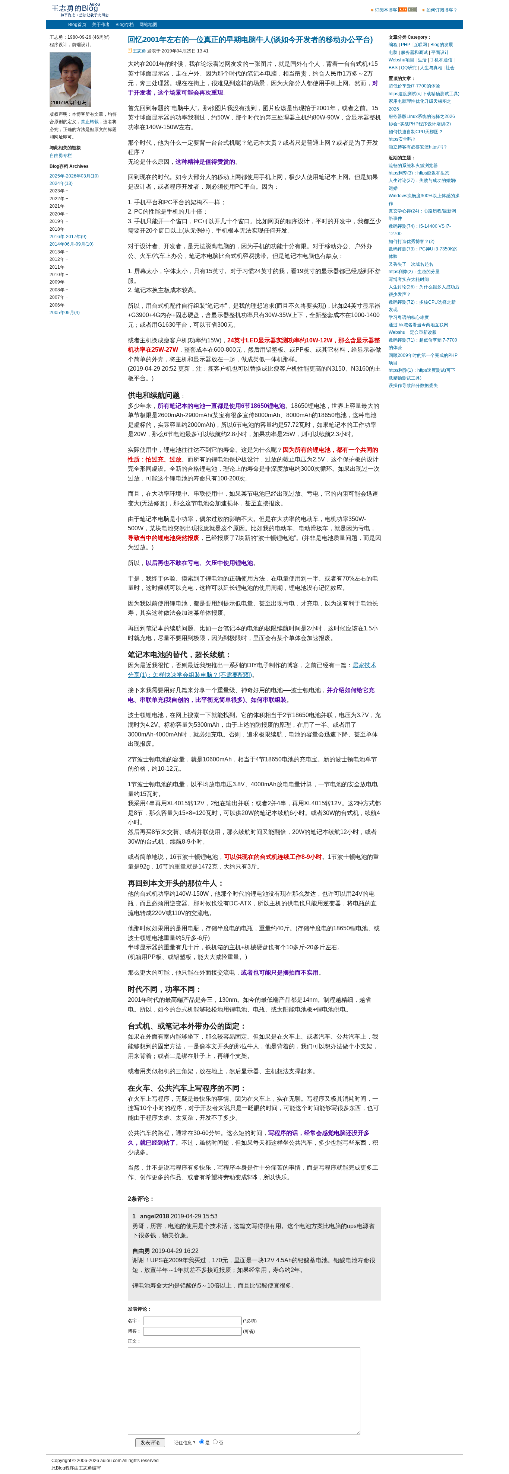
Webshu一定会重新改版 (413, 332)
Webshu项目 (401, 60)
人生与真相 (431, 67)
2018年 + (59, 229)
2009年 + (59, 282)
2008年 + (59, 289)
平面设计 (440, 52)
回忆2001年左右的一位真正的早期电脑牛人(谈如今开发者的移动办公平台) (250, 39)
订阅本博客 (386, 10)
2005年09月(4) (65, 312)
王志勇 (139, 51)
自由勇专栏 (61, 155)
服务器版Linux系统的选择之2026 (422, 116)
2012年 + (59, 259)
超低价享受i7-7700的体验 (414, 86)
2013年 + (59, 252)
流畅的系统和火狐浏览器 (413, 165)
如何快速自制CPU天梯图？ (416, 131)
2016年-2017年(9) (68, 236)
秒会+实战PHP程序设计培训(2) (420, 124)
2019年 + (59, 221)
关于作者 (101, 24)
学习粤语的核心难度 (409, 317)
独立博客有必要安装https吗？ (418, 147)
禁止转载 (90, 121)
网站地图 (148, 24)
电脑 (393, 52)
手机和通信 (441, 60)
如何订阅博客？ (442, 10)
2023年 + (59, 191)
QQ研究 (409, 67)
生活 (422, 60)
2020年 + (59, 214)
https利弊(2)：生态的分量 (414, 271)
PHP (405, 44)
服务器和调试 (414, 52)
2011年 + (59, 267)
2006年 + (59, 305)
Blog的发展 (441, 44)
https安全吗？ (402, 139)
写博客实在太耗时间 (409, 279)
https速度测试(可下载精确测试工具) (424, 93)
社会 (450, 67)
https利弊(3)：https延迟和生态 (419, 173)
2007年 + (59, 297)
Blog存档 (125, 24)
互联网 (420, 44)
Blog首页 (77, 24)
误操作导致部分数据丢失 (413, 385)
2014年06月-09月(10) (72, 244)
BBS (393, 67)
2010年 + (59, 274)
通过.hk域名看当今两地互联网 (418, 324)
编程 (393, 44)
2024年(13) (61, 183)
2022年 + (59, 198)
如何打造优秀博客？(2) (411, 241)
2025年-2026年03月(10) (74, 176)
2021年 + (59, 206)
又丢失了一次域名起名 (411, 264)
